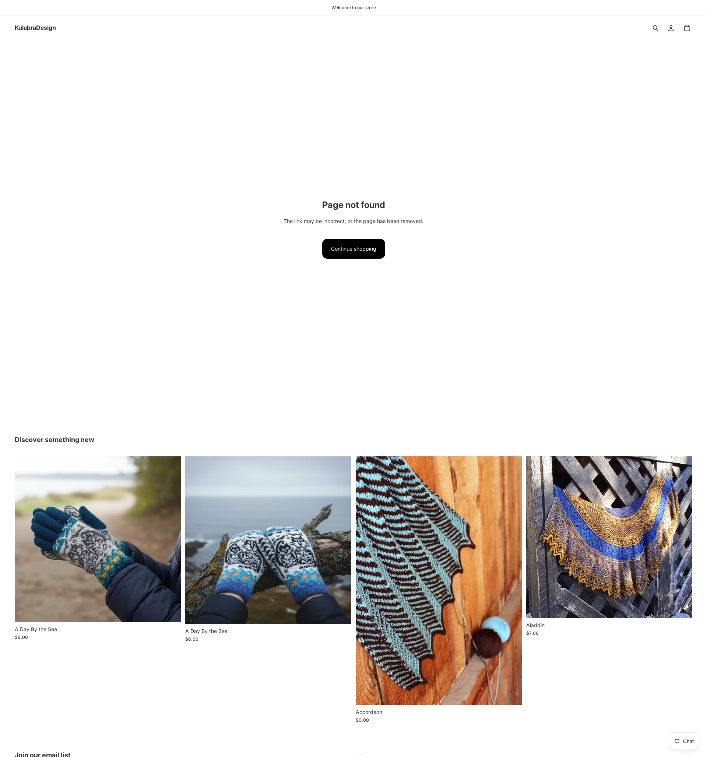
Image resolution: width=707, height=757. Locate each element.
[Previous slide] (26, 539)
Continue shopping (353, 248)
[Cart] (687, 28)
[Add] (169, 611)
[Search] (655, 28)
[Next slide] (170, 539)
